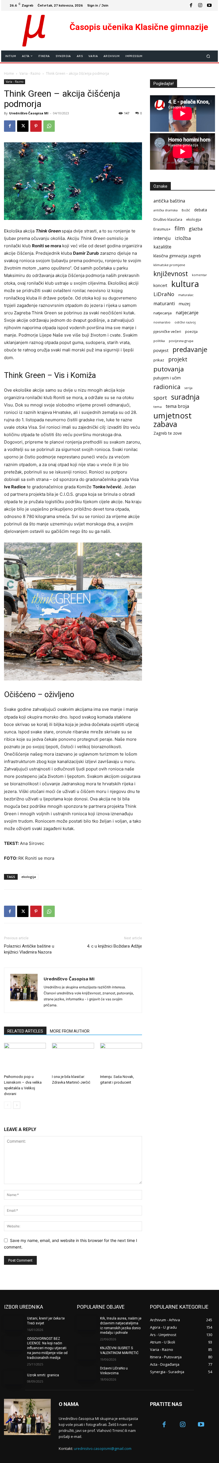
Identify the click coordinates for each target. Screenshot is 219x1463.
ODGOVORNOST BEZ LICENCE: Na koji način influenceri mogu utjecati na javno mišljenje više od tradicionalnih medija (47, 1348)
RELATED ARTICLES (25, 1031)
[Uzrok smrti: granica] (13, 1378)
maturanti (164, 304)
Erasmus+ (162, 229)
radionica (167, 387)
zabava (165, 424)
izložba (183, 238)
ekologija (28, 877)
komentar (199, 275)
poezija (191, 331)
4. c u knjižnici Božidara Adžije (114, 946)
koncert (160, 285)
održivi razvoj (185, 322)
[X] (23, 126)
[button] (208, 56)
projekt (177, 359)
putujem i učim (167, 378)
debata (200, 210)
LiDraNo (163, 294)
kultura (185, 284)
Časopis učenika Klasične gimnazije (139, 27)
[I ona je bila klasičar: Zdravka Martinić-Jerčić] (73, 1057)
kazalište (162, 247)
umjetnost (172, 415)
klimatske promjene (169, 265)
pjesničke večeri (167, 331)
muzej (184, 303)
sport (160, 397)
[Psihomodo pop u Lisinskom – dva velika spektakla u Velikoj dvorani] (25, 1057)
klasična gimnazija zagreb (177, 255)
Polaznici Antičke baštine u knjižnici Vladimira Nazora (29, 949)
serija (188, 388)
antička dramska (165, 210)
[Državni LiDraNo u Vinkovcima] (86, 1373)
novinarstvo (162, 322)
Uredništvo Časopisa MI (28, 113)
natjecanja (162, 312)
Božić (186, 210)
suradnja (185, 397)
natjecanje (187, 312)
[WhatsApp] (49, 126)
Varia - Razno (29, 73)
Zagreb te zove (167, 433)
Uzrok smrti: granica (43, 1375)
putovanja (168, 369)
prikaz (158, 360)
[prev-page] (7, 1105)
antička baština (169, 201)
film (180, 228)
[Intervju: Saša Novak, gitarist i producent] (121, 1057)
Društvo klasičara (167, 219)
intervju (162, 238)
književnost (170, 274)
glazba (195, 229)
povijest (161, 350)
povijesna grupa (181, 341)
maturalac (186, 295)
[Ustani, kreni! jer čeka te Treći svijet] (13, 1323)
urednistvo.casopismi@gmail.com (102, 1448)
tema (157, 406)
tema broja (177, 406)
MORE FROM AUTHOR (70, 1031)
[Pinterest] (36, 126)
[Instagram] (200, 5)
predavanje (190, 350)
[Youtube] (209, 5)
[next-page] (16, 1105)
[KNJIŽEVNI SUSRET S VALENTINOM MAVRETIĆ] (86, 1352)
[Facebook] (191, 5)
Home (9, 73)
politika (159, 341)
